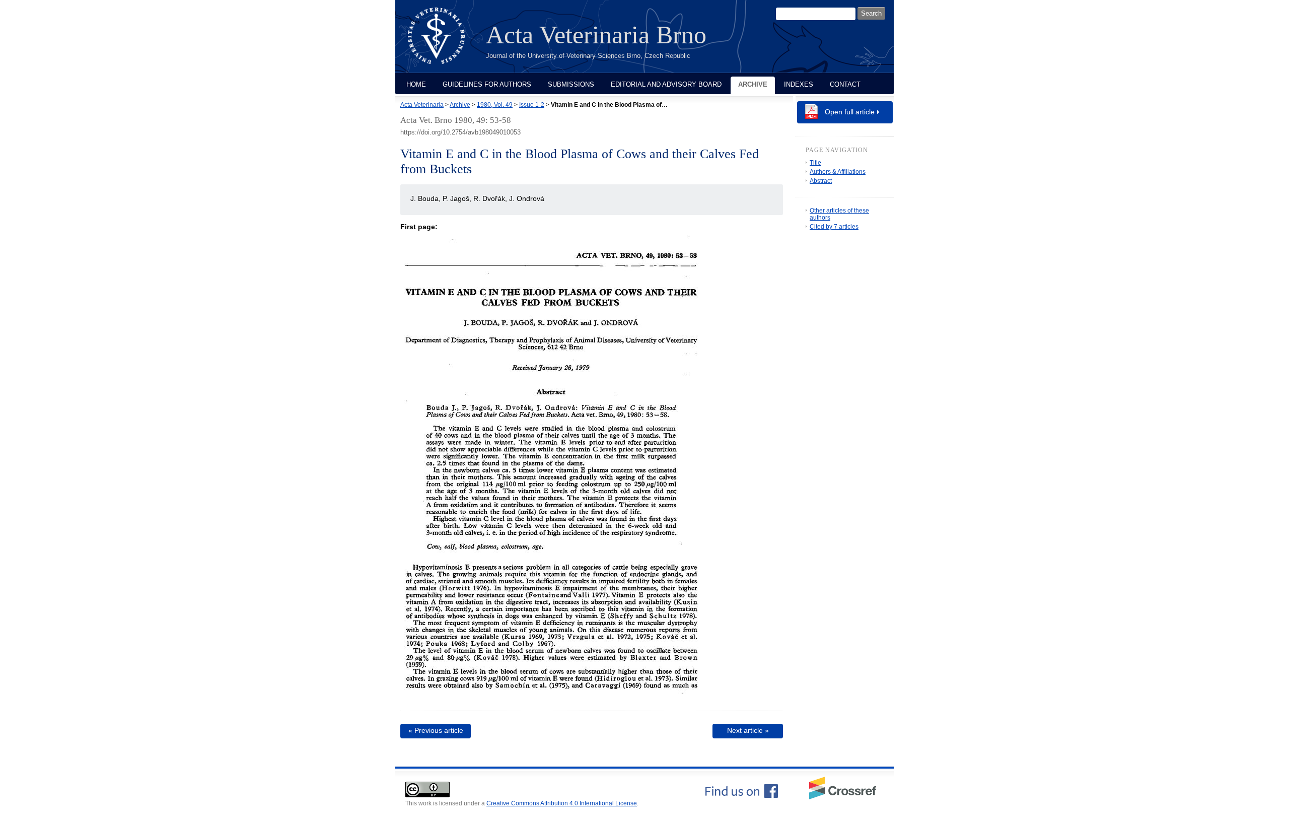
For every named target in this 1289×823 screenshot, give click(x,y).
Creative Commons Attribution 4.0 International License (561, 803)
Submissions (571, 84)
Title (815, 162)
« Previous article (435, 730)
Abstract (821, 180)
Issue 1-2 (531, 104)
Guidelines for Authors (487, 84)
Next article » (748, 730)
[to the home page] (444, 42)
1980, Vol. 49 (495, 104)
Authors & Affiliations (838, 171)
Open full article (850, 112)
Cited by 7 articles (834, 226)
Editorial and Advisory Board (666, 84)
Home (416, 84)
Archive (752, 84)
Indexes (798, 84)
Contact (845, 84)
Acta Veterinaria (422, 104)
